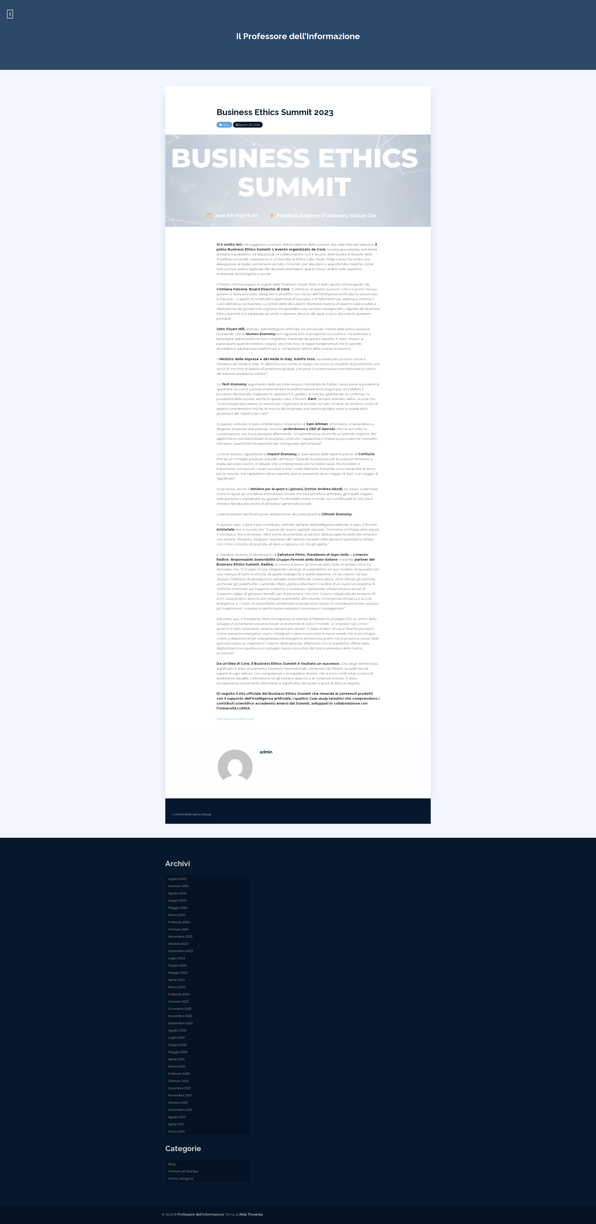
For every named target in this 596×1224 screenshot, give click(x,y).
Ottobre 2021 (178, 1102)
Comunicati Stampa (183, 1171)
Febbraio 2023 (179, 994)
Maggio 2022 (177, 1052)
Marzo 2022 (176, 1066)
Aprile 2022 (176, 1059)
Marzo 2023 (177, 987)
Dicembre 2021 (179, 1088)
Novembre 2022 (180, 1016)
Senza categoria (180, 1178)
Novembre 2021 (180, 1095)
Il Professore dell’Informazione (298, 36)
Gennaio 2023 (178, 1001)
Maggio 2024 (178, 907)
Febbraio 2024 (179, 922)
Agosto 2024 (177, 893)
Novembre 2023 (180, 936)
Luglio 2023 (176, 958)
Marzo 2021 (176, 1131)
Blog (226, 124)
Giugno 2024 (177, 900)
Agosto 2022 (177, 1030)
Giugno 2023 (177, 965)
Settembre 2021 (180, 1110)
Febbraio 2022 (179, 1073)
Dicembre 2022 (179, 1008)
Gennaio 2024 (178, 929)
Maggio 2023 (178, 972)
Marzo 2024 (177, 915)
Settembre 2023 (180, 951)
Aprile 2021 (176, 1124)
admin (266, 751)
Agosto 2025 (177, 879)
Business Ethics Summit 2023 (275, 112)
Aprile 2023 (176, 980)
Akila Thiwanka (251, 1214)
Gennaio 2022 (178, 1081)
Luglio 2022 (176, 1037)
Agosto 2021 (177, 1117)
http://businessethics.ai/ (235, 719)
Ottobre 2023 (178, 944)
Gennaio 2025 (178, 886)
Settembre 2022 (180, 1023)
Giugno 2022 (177, 1045)
